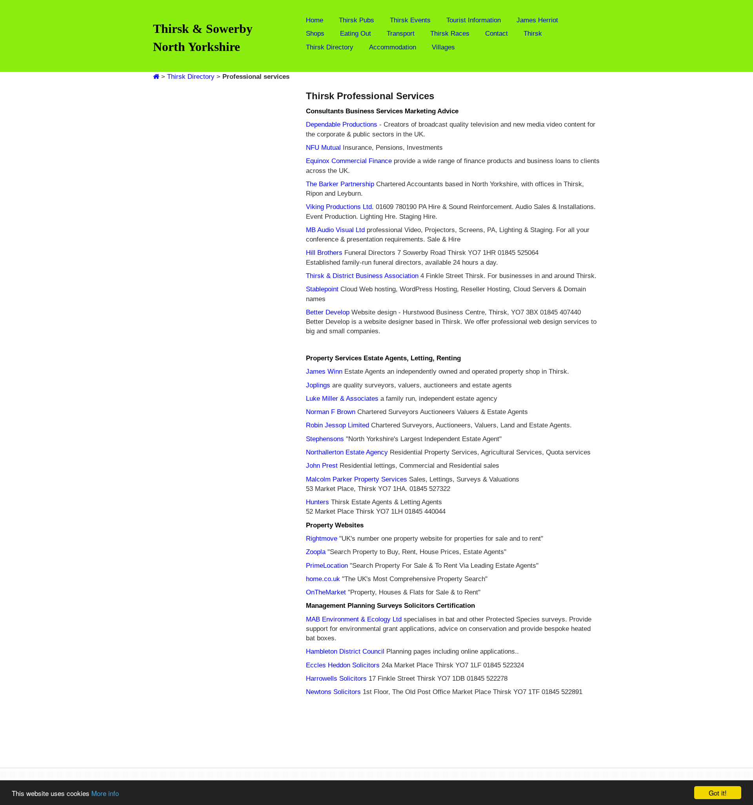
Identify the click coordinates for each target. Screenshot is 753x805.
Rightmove (321, 538)
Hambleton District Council (346, 651)
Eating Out (355, 33)
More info (105, 793)
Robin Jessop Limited (337, 425)
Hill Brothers (324, 252)
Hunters (317, 502)
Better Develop (327, 312)
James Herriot (537, 20)
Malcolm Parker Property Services (356, 479)
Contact (496, 33)
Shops (315, 33)
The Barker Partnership (340, 184)
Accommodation (392, 47)
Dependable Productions (341, 124)
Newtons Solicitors (333, 692)
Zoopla (316, 552)
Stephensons (325, 439)
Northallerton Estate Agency (347, 452)
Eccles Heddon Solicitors (343, 665)
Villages (443, 47)
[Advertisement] (204, 199)
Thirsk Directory (329, 47)
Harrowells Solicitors (336, 678)
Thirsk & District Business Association (362, 276)
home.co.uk (323, 579)
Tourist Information (473, 20)
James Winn (324, 371)
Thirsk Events (410, 20)
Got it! (718, 793)
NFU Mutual (323, 147)
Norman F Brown (330, 412)
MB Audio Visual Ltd (335, 230)
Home (314, 20)
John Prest (322, 465)
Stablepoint (322, 289)
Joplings (318, 385)
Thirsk (533, 33)
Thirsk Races (449, 33)
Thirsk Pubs (356, 20)
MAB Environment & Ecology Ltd (354, 619)
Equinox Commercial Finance (349, 161)
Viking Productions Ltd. (340, 207)
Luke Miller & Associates (342, 398)
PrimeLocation (327, 565)
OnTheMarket (326, 592)
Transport (401, 33)
